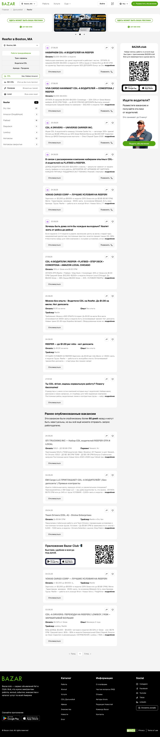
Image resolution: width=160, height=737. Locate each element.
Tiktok (142, 697)
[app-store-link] (31, 718)
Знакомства (66, 709)
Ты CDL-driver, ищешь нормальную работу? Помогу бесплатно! (74, 385)
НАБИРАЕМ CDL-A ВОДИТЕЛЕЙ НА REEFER (69, 52)
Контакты (100, 714)
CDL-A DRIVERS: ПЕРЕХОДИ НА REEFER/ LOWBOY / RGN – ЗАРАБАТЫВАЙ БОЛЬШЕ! (77, 616)
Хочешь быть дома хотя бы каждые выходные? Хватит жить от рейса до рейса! (77, 228)
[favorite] (113, 48)
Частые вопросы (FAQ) (105, 689)
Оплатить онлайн (148, 708)
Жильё (64, 689)
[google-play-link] (11, 718)
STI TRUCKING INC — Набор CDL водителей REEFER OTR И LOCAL (77, 442)
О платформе (101, 684)
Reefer (6, 102)
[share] (107, 48)
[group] (21, 61)
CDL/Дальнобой (68, 699)
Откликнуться (54, 72)
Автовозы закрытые (12, 144)
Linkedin (143, 702)
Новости (64, 714)
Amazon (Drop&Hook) (13, 114)
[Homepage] (8, 3)
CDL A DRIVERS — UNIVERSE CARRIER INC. (69, 127)
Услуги (57, 3)
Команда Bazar (102, 709)
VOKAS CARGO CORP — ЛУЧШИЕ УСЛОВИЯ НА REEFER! (76, 194)
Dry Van (6, 108)
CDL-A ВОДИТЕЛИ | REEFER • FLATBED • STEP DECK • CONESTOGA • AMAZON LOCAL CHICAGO (74, 263)
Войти (102, 4)
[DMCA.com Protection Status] (131, 730)
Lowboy (6, 132)
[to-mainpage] (12, 678)
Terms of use (153, 730)
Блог (63, 719)
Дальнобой (18, 10)
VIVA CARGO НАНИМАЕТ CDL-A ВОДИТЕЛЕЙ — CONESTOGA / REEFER (79, 90)
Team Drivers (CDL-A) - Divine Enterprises (68, 515)
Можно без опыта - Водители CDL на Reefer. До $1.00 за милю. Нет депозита (77, 302)
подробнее (110, 65)
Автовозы (7, 138)
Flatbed (6, 120)
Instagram (144, 684)
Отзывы (99, 694)
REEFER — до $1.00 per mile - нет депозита (69, 344)
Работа (45, 3)
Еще (66, 3)
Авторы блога (102, 699)
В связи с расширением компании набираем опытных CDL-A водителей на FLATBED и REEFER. (79, 161)
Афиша (64, 704)
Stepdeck (7, 126)
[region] (80, 24)
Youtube (143, 693)
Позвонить (105, 72)
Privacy (141, 730)
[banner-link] (26, 23)
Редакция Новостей (104, 704)
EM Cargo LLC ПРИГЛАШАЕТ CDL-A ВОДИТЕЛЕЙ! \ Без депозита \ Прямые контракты (75, 481)
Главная (5, 10)
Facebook (144, 688)
